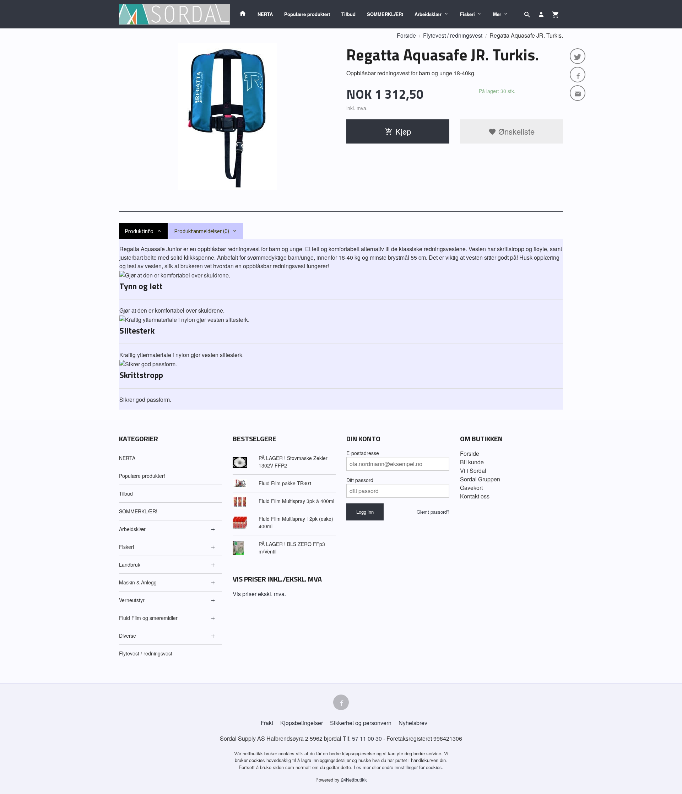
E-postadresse (362, 453)
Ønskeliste (515, 131)
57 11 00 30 (367, 738)
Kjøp (403, 131)
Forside (406, 35)
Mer (497, 14)
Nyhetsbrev (413, 723)
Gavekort (471, 488)
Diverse (127, 635)
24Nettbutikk (354, 779)
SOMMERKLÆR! (385, 14)
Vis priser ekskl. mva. (259, 594)
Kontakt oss (474, 496)
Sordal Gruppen (480, 479)
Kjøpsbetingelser (301, 723)
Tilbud (348, 14)
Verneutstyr (132, 600)
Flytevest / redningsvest (145, 653)
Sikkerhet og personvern (360, 723)
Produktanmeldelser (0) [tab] (201, 231)
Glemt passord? (433, 511)
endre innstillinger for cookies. (412, 767)
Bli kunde (472, 462)
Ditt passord (359, 480)
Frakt (267, 723)
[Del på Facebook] (577, 74)
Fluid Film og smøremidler (148, 617)
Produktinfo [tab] (139, 231)
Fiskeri (467, 14)
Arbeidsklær (428, 14)
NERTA (265, 14)
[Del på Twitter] (577, 56)
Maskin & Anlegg (138, 582)
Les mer (363, 767)
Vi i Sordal (473, 470)
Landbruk (129, 564)
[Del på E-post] (577, 93)
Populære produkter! (307, 14)
